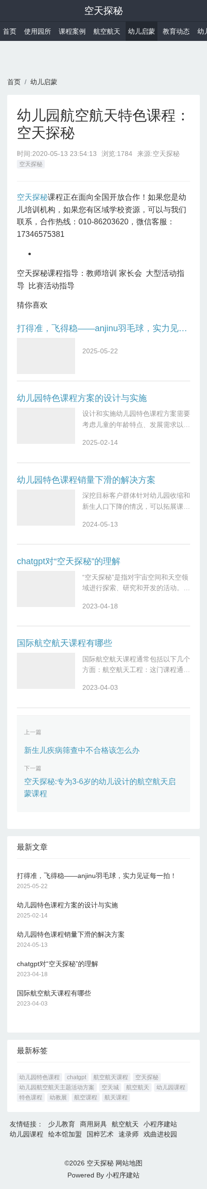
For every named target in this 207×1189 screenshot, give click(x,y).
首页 (9, 31)
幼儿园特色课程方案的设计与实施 (82, 398)
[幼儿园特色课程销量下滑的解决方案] (46, 508)
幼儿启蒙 (141, 31)
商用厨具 (93, 1124)
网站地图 (129, 1163)
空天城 (110, 1087)
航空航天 (106, 31)
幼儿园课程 (170, 1087)
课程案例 (72, 31)
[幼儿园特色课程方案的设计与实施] (46, 426)
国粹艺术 (100, 1134)
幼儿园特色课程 (39, 1077)
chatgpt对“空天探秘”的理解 (68, 561)
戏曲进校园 (160, 1134)
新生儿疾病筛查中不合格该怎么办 (82, 750)
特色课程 (30, 1097)
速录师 (128, 1134)
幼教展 (58, 1097)
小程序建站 (160, 1124)
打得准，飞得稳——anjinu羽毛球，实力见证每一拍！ (103, 328)
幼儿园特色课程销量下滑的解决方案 (86, 480)
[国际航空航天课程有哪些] (46, 671)
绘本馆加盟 (65, 1134)
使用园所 (37, 31)
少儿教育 (61, 1124)
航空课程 (85, 1097)
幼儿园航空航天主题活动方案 (56, 1087)
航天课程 (116, 1097)
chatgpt (76, 1077)
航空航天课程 (110, 1077)
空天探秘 (103, 10)
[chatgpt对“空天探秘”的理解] (46, 589)
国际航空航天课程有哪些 (64, 643)
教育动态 (176, 31)
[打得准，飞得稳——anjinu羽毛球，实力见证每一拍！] (46, 356)
